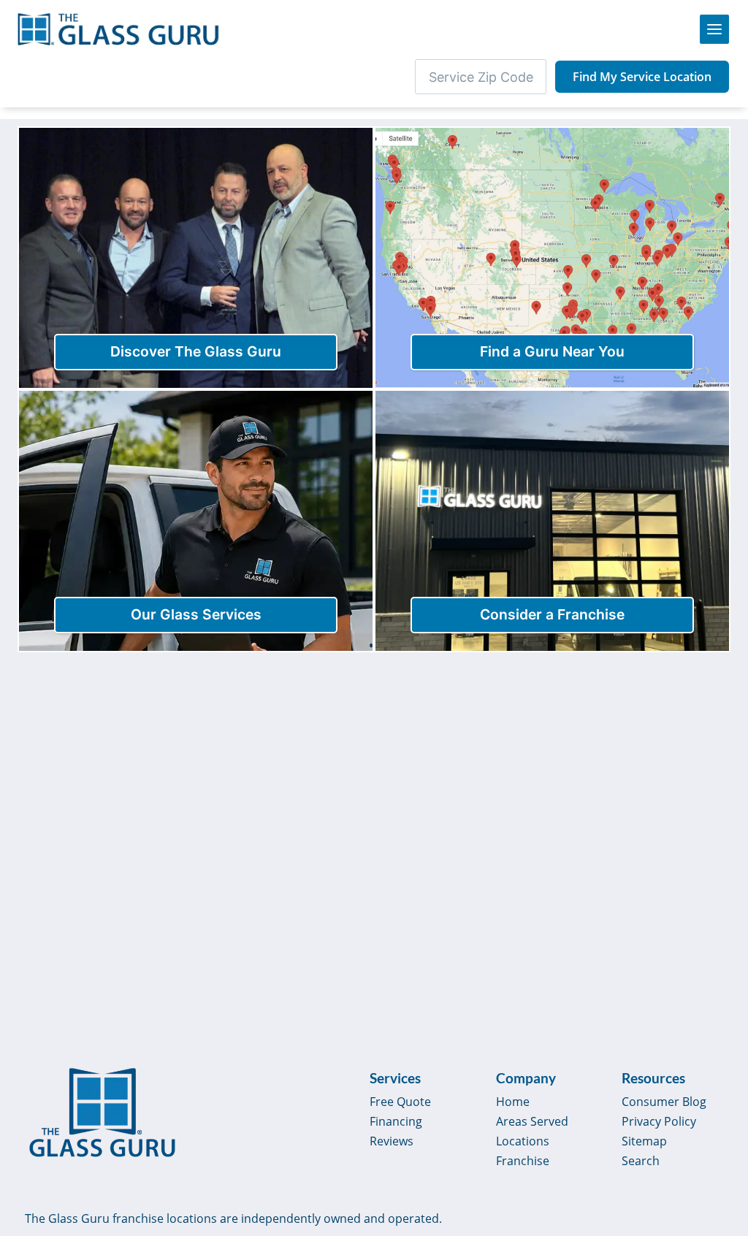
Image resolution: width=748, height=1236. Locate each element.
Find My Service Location (642, 77)
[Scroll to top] (720, 1115)
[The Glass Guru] (102, 1112)
